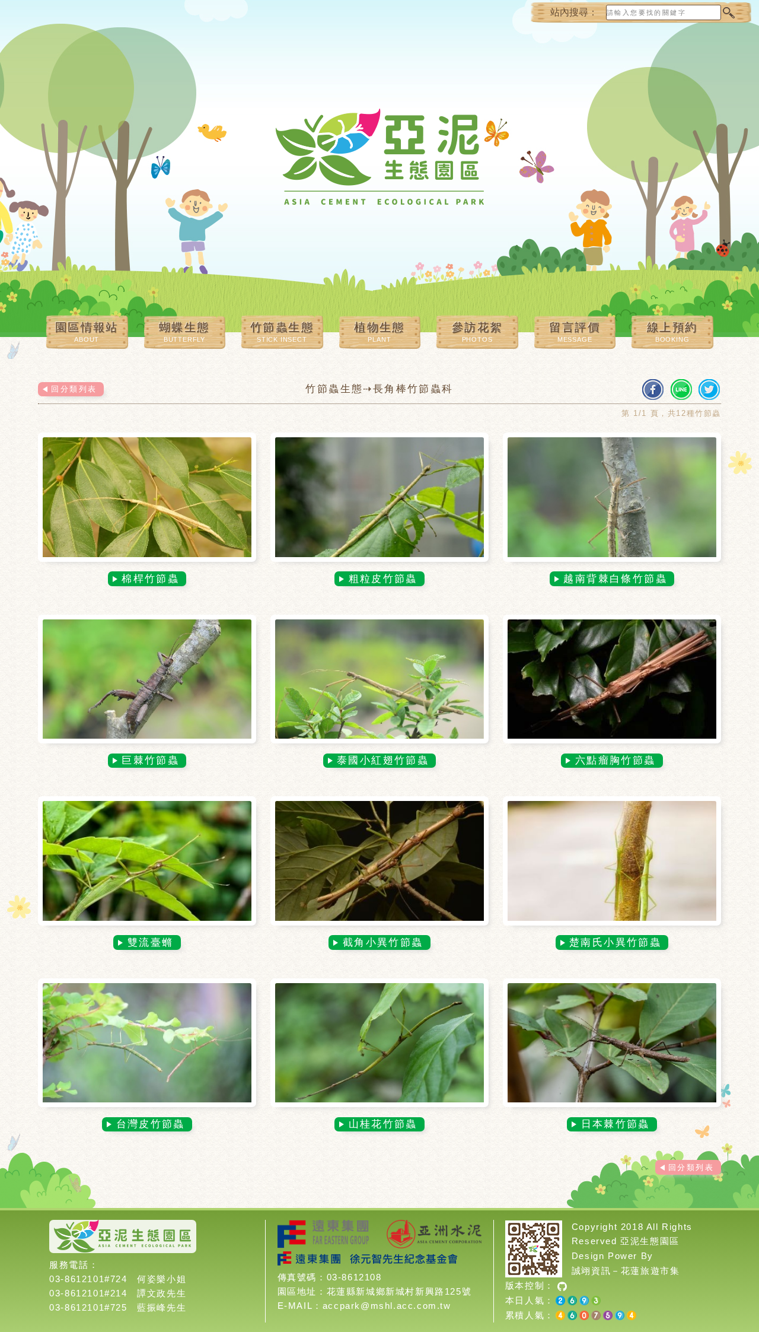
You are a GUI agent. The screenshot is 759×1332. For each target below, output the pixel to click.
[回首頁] (379, 166)
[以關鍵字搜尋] (728, 12)
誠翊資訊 (591, 1271)
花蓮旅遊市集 (650, 1271)
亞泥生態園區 (650, 1241)
